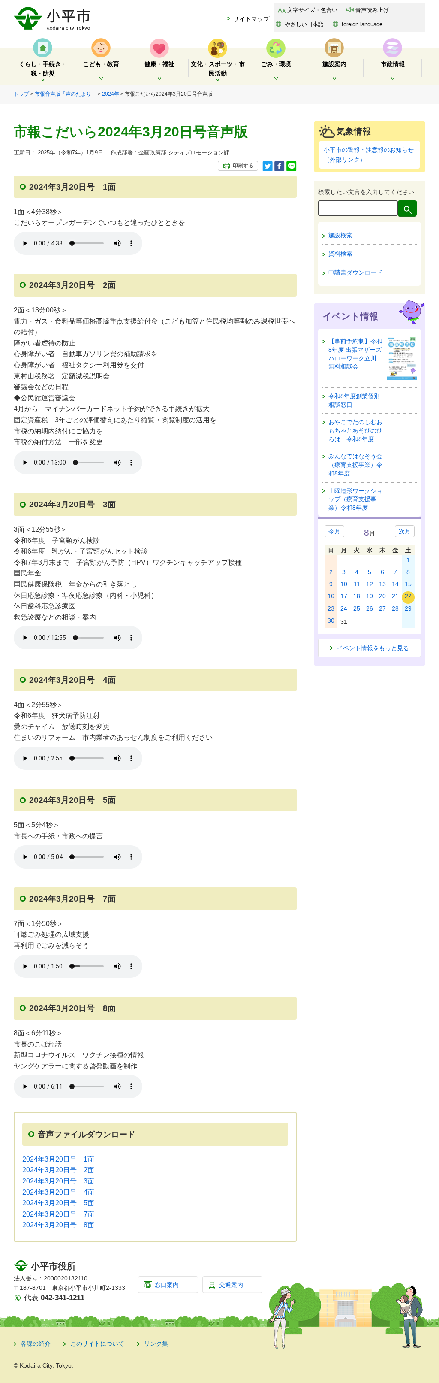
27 (382, 608)
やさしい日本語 (304, 24)
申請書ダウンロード (355, 272)
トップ (21, 94)
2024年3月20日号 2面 (58, 1170)
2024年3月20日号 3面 (58, 1181)
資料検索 (340, 253)
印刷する (243, 166)
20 (382, 596)
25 (356, 608)
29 (408, 608)
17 (343, 596)
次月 (405, 531)
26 (369, 608)
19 (369, 596)
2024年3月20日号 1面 (58, 1159)
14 (395, 584)
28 (395, 608)
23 (331, 608)
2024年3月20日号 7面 (58, 1214)
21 (395, 596)
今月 (334, 531)
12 (369, 584)
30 (331, 620)
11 (357, 584)
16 (331, 596)
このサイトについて (97, 1343)
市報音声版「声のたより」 (65, 94)
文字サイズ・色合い (312, 10)
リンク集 (156, 1343)
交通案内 (231, 1284)
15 (408, 584)
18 (356, 596)
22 (408, 596)
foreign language (362, 24)
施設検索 (340, 235)
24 (343, 608)
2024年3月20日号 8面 (58, 1225)
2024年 (110, 94)
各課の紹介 (36, 1343)
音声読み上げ (372, 10)
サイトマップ (251, 18)
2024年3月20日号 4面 (58, 1192)
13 (382, 584)
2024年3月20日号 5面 (58, 1203)
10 (343, 584)
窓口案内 (167, 1284)
